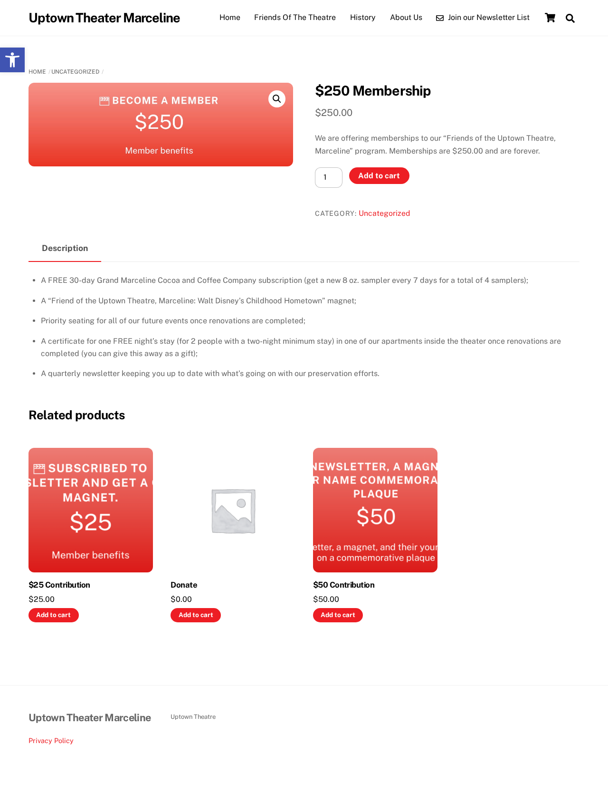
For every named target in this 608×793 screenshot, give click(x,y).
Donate (184, 585)
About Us (406, 17)
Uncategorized (75, 71)
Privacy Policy (51, 740)
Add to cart (379, 175)
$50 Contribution (344, 585)
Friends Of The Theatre (295, 17)
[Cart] (550, 17)
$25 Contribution (59, 585)
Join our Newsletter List (488, 17)
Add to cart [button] (53, 615)
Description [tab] (65, 248)
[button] (12, 60)
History (363, 17)
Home (229, 17)
